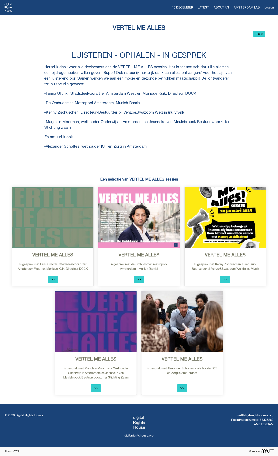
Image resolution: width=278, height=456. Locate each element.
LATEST (203, 7)
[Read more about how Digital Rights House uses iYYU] (266, 451)
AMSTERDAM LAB (247, 7)
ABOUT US (221, 7)
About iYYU (12, 451)
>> (53, 279)
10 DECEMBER (182, 7)
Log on (269, 7)
